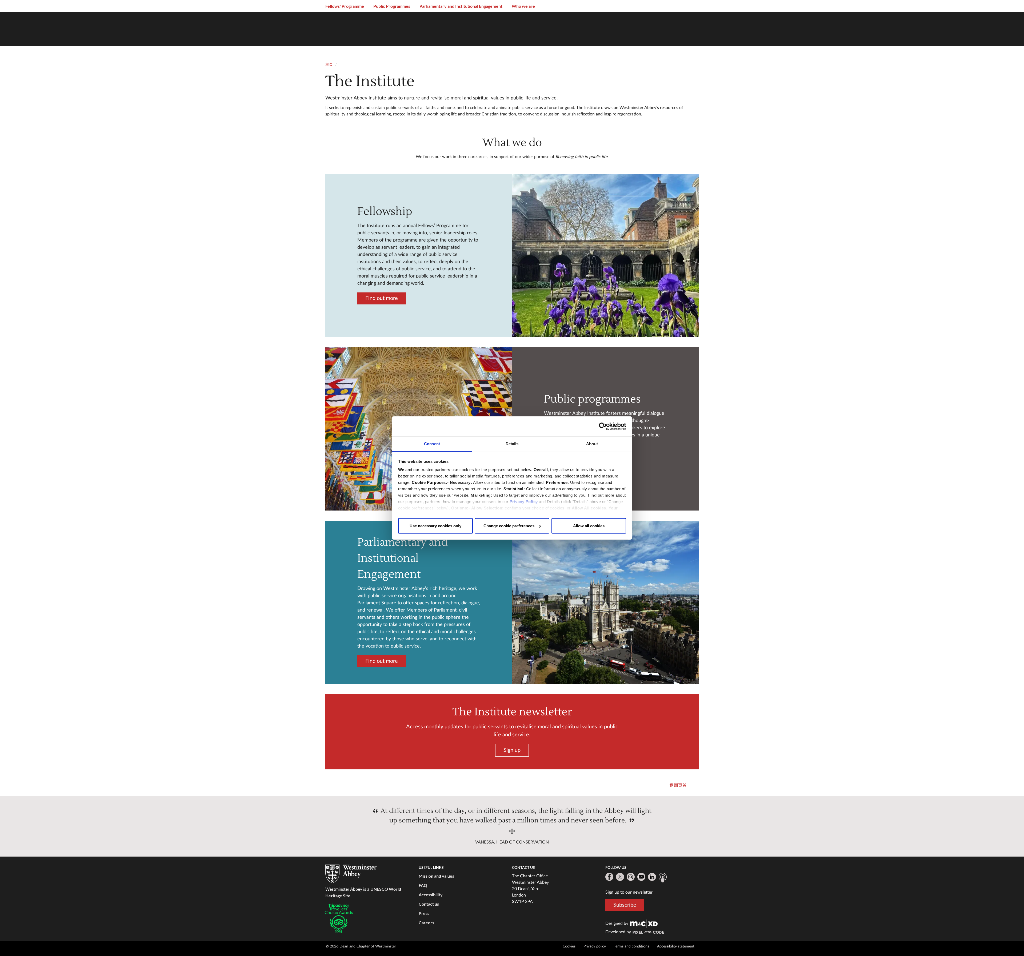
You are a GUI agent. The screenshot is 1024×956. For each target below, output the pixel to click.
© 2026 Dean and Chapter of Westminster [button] (361, 946)
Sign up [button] (512, 750)
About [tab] (592, 443)
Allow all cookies (589, 525)
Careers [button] (426, 922)
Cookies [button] (569, 946)
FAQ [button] (423, 885)
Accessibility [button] (431, 894)
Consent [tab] (432, 443)
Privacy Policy (524, 501)
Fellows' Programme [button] (344, 6)
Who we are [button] (523, 6)
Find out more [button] (381, 298)
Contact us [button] (429, 903)
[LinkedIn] (652, 877)
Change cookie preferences (508, 525)
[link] (643, 923)
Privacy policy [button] (594, 946)
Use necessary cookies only (435, 525)
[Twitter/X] (620, 877)
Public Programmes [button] (391, 6)
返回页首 (678, 785)
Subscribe (624, 905)
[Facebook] (609, 877)
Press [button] (424, 913)
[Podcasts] (663, 877)
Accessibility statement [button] (675, 946)
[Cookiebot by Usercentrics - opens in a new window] (602, 426)
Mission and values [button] (436, 875)
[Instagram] (631, 877)
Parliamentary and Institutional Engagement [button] (460, 6)
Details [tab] (512, 443)
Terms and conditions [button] (631, 946)
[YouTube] (641, 877)
